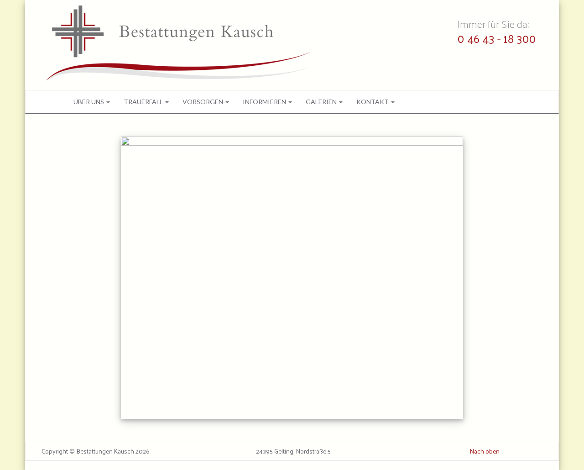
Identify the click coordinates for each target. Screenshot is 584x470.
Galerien (322, 102)
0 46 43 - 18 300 (497, 38)
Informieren (265, 102)
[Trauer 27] (292, 278)
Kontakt (373, 102)
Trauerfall (144, 102)
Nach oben (484, 451)
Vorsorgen (203, 102)
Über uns (89, 102)
